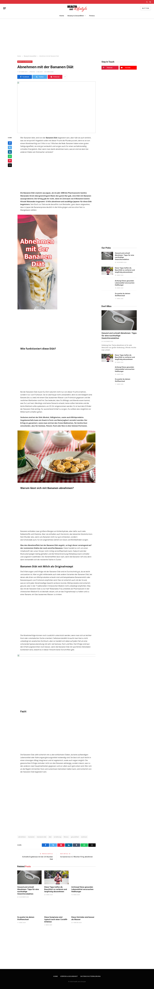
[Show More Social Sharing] (65, 77)
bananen (31, 837)
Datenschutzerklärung (90, 976)
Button (145, 8)
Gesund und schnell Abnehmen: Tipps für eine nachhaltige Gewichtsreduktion (28, 890)
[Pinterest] (10, 160)
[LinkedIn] (10, 152)
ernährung (57, 837)
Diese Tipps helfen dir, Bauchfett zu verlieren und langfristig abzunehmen (55, 889)
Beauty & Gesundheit (76, 16)
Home (61, 16)
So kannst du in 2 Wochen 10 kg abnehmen (76, 857)
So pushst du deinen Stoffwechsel (25, 918)
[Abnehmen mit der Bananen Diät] (56, 107)
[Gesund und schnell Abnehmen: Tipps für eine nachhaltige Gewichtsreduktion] (29, 877)
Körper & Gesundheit (69, 976)
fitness (66, 837)
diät (50, 837)
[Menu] (4, 8)
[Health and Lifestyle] (77, 8)
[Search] (150, 2)
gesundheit (75, 837)
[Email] (10, 165)
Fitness (92, 16)
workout (84, 837)
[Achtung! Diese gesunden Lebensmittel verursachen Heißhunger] (83, 877)
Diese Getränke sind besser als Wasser (82, 918)
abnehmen (22, 837)
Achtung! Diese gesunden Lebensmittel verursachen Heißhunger (82, 889)
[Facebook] (10, 143)
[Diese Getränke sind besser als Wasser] (83, 907)
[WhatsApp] (10, 156)
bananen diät (41, 837)
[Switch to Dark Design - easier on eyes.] (147, 2)
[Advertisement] (77, 37)
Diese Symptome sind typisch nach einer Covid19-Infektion (56, 919)
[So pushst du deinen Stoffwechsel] (29, 907)
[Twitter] (10, 147)
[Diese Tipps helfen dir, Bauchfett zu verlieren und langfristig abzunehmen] (56, 877)
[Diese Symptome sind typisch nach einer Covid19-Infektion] (56, 907)
